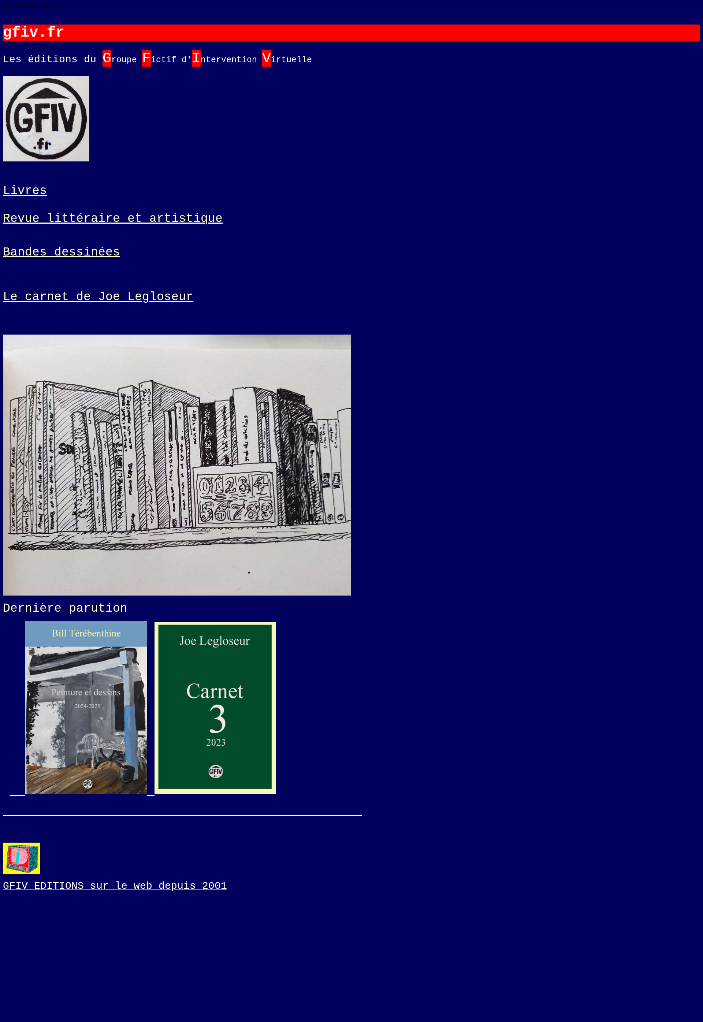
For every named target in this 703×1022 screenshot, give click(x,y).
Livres (25, 191)
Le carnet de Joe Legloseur (98, 297)
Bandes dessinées (61, 252)
